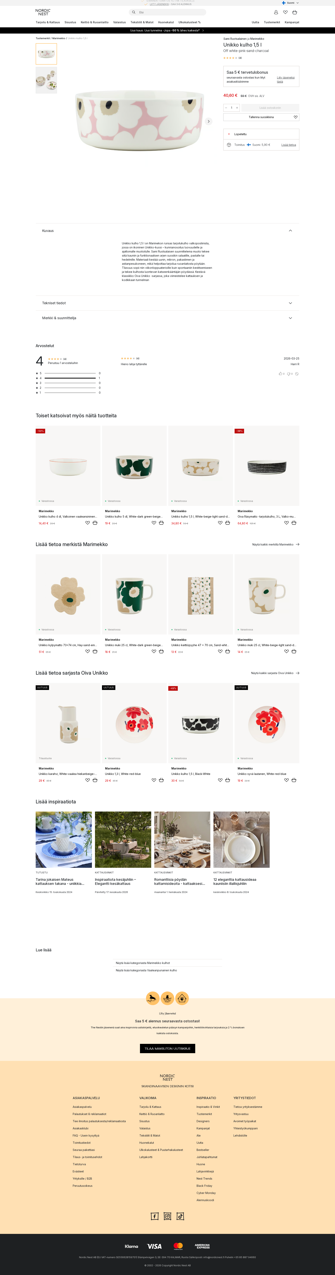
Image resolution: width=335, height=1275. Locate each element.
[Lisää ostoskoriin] (95, 522)
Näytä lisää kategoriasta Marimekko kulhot (143, 963)
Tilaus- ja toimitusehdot (87, 1156)
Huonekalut (166, 22)
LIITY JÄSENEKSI (159, 2)
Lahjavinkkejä (205, 1171)
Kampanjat (292, 22)
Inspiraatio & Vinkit (208, 1106)
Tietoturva (79, 1164)
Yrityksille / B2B (82, 1178)
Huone (201, 1164)
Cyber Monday (206, 1192)
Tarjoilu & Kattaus (48, 22)
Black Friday (204, 1185)
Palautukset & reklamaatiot (89, 1113)
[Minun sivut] (276, 12)
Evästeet (78, 1171)
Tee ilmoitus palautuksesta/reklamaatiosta (99, 1121)
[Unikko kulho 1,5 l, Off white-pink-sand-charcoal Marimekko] (139, 120)
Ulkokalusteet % (190, 22)
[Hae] (133, 12)
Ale (199, 1135)
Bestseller (203, 1149)
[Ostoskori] (294, 12)
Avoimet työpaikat (244, 1121)
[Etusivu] (43, 12)
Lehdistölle (240, 1135)
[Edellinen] (70, 121)
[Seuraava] (208, 121)
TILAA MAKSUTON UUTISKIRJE (168, 1048)
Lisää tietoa (288, 144)
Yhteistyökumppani (245, 1128)
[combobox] (290, 3)
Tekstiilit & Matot (142, 22)
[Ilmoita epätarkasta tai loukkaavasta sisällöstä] (296, 374)
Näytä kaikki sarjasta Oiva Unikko (272, 673)
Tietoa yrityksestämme (247, 1106)
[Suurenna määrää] (237, 108)
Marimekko (58, 38)
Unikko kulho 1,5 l (77, 38)
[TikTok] (180, 1215)
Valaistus (119, 22)
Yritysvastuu (241, 1113)
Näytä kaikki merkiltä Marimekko (273, 544)
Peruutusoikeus (82, 1185)
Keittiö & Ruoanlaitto (95, 22)
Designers (203, 1121)
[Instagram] (167, 1215)
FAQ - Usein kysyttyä (86, 1135)
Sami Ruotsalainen (235, 38)
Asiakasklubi (80, 1128)
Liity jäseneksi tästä (286, 79)
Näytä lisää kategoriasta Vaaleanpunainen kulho (146, 970)
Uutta (255, 22)
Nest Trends (204, 1178)
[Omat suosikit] (285, 12)
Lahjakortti (145, 1156)
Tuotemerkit (272, 22)
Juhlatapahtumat (207, 1156)
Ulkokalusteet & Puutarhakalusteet (161, 1149)
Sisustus (70, 22)
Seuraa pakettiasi (84, 1149)
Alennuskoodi (205, 1200)
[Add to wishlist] (88, 522)
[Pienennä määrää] (226, 108)
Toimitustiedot (82, 1142)
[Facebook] (154, 1215)
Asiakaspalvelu (82, 1106)
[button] (232, 58)
